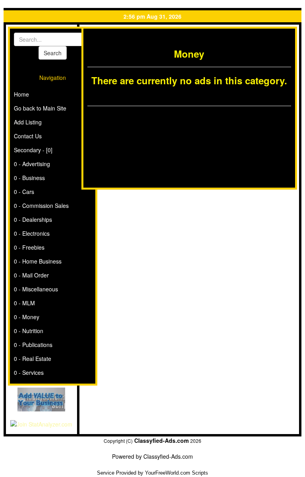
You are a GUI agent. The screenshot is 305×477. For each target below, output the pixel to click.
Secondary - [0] (33, 150)
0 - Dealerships (33, 219)
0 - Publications (33, 345)
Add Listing (28, 122)
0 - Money (26, 317)
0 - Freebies (29, 247)
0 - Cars (24, 192)
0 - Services (29, 372)
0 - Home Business (38, 261)
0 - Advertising (32, 164)
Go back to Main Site (40, 108)
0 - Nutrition (28, 331)
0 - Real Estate (32, 359)
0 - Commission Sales (41, 205)
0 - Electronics (32, 233)
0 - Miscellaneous (36, 289)
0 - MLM (24, 303)
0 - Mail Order (31, 275)
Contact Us (28, 136)
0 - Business (29, 178)
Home (21, 94)
